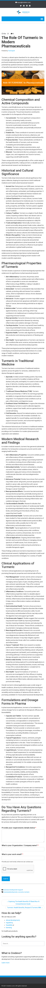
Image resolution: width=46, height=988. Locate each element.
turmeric (26, 892)
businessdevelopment (10, 892)
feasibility (9, 925)
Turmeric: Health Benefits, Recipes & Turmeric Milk (25, 907)
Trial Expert (11, 50)
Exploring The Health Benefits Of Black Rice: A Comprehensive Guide (23, 903)
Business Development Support (13, 890)
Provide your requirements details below (19, 828)
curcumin (21, 892)
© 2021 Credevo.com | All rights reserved (14, 986)
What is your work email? (12, 854)
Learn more (5, 963)
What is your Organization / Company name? (20, 845)
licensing (9, 927)
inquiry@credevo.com (24, 2)
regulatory (9, 922)
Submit (5, 879)
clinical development (13, 920)
